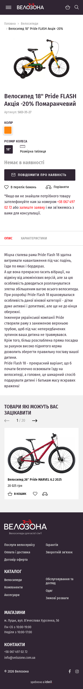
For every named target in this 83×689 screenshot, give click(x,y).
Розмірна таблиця (33, 151)
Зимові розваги (57, 598)
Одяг (49, 591)
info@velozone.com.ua (19, 658)
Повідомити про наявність (42, 175)
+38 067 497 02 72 (15, 652)
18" (8, 149)
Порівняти (61, 187)
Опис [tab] (8, 238)
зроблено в (37, 682)
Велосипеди (29, 24)
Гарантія (52, 545)
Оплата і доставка (17, 552)
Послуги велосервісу (19, 545)
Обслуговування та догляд (59, 581)
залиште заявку (32, 207)
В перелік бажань (23, 187)
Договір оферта (16, 560)
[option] (41, 59)
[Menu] (8, 7)
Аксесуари (12, 595)
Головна (10, 24)
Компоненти (13, 587)
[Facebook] (69, 671)
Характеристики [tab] (34, 238)
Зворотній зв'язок (59, 552)
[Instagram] (77, 671)
